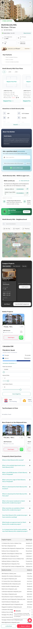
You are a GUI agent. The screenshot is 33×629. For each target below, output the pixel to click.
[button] (12, 97)
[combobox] (18, 224)
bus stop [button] (8, 228)
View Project (11, 337)
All (4, 72)
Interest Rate (6, 375)
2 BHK (16, 72)
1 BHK (9, 72)
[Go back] (3, 2)
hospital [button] (17, 228)
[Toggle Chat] (30, 620)
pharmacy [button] (27, 228)
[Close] (30, 611)
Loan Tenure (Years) (7, 384)
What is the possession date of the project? (13, 163)
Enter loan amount (7, 366)
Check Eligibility (16, 394)
